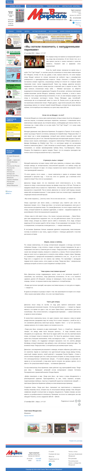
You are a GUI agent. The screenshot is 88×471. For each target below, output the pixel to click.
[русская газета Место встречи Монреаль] (14, 453)
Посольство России (13, 166)
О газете (51, 451)
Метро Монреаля (12, 185)
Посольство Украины (11, 169)
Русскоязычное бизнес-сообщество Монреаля (74, 463)
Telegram (77, 23)
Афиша (38, 53)
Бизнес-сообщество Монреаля (70, 31)
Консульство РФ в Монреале (12, 177)
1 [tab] (53, 434)
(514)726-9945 (77, 18)
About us (51, 456)
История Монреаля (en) (13, 157)
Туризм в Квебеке (12, 180)
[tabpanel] (33, 428)
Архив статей (29, 416)
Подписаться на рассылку (54, 460)
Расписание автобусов (11, 182)
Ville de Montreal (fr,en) (12, 163)
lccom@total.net (76, 20)
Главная (10, 31)
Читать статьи (72, 451)
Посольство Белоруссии (11, 173)
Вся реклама (53, 31)
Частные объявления (39, 31)
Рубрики (19, 31)
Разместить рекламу (75, 441)
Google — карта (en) (13, 160)
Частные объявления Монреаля (75, 455)
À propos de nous (54, 454)
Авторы (27, 31)
